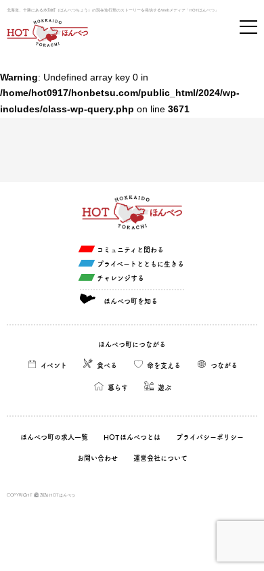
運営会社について (160, 458)
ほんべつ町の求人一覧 (54, 437)
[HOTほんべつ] (47, 33)
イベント (54, 365)
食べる (107, 365)
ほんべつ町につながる (132, 344)
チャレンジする (120, 278)
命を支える (164, 365)
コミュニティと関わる (130, 249)
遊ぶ (164, 387)
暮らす (118, 387)
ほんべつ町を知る (131, 301)
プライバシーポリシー (210, 437)
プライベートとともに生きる (140, 263)
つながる (224, 365)
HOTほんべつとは (132, 437)
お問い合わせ (97, 458)
